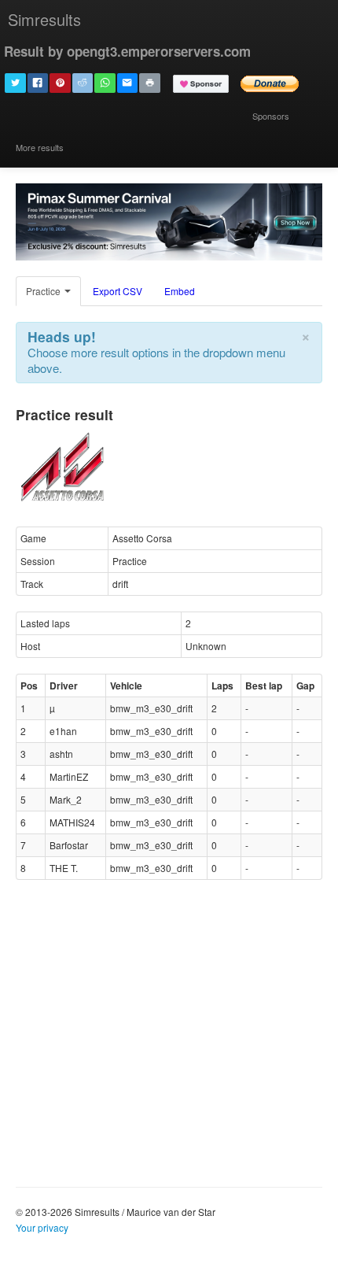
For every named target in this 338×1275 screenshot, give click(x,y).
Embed (179, 291)
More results (40, 147)
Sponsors (270, 115)
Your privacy (42, 1227)
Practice (44, 291)
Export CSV (117, 291)
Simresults (44, 19)
